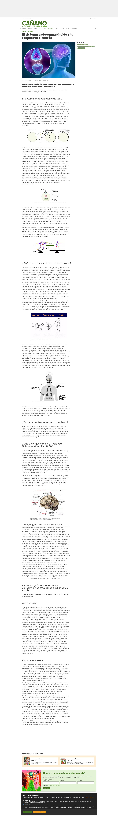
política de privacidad (54, 785)
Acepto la (52, 785)
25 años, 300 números (71, 28)
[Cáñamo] (34, 24)
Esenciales (27, 800)
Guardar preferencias (39, 811)
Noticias (24, 28)
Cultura (35, 28)
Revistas (62, 28)
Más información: (89, 797)
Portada (24, 31)
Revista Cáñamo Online (37, 759)
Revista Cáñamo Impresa (73, 759)
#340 (32, 18)
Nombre (62, 780)
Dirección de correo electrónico (48, 780)
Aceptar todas (27, 811)
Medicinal (50, 28)
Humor (56, 28)
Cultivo (30, 28)
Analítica (27, 804)
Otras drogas (42, 28)
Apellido (79, 780)
